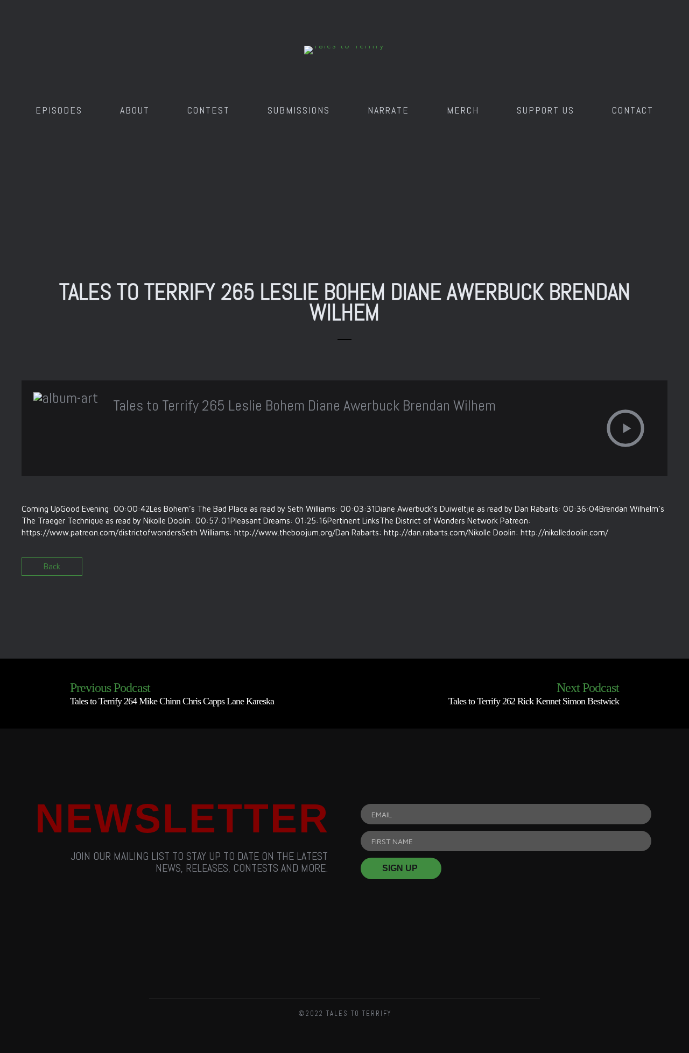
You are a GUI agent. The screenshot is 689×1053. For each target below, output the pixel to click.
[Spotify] (406, 953)
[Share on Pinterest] (658, 570)
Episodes (59, 110)
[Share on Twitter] (639, 570)
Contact (632, 110)
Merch (463, 110)
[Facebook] (283, 953)
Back (52, 566)
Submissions (299, 110)
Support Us (545, 110)
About (135, 110)
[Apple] (466, 953)
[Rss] (222, 953)
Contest (208, 110)
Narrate (388, 110)
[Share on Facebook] (620, 570)
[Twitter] (344, 953)
